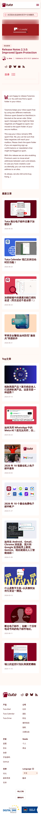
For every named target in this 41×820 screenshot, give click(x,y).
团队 (24, 713)
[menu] (37, 5)
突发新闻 (7, 46)
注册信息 (26, 732)
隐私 (24, 727)
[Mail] (19, 66)
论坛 (5, 773)
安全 (5, 748)
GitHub (6, 762)
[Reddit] (6, 66)
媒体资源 (6, 778)
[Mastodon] (10, 66)
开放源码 (6, 757)
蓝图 (5, 743)
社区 (24, 709)
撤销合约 (20, 797)
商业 (24, 748)
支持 (5, 782)
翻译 (24, 778)
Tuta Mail (7, 709)
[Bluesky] (15, 66)
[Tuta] (7, 5)
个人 (24, 743)
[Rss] (23, 66)
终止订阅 (20, 791)
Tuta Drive (7, 718)
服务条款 (26, 723)
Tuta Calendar (9, 713)
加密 (5, 752)
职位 (24, 718)
